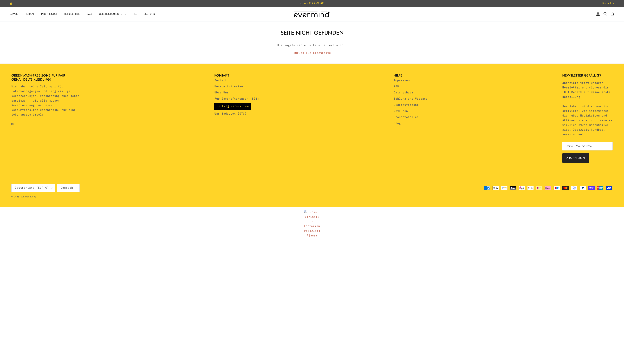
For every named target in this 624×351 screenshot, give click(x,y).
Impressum (402, 80)
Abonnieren (575, 158)
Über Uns (221, 92)
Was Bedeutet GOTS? (230, 113)
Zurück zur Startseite (312, 53)
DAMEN (14, 14)
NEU (134, 14)
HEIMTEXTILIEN (72, 14)
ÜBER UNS (149, 14)
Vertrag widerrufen (233, 106)
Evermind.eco (28, 197)
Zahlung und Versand (411, 98)
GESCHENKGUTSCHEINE (112, 14)
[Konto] (597, 14)
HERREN (29, 14)
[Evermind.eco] (312, 14)
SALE (89, 14)
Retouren (401, 111)
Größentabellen (406, 117)
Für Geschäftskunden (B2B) (236, 98)
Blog (397, 123)
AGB (396, 86)
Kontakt (220, 80)
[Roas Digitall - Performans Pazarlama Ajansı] (312, 224)
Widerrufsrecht (406, 105)
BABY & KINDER (48, 14)
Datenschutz (403, 92)
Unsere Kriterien (228, 86)
